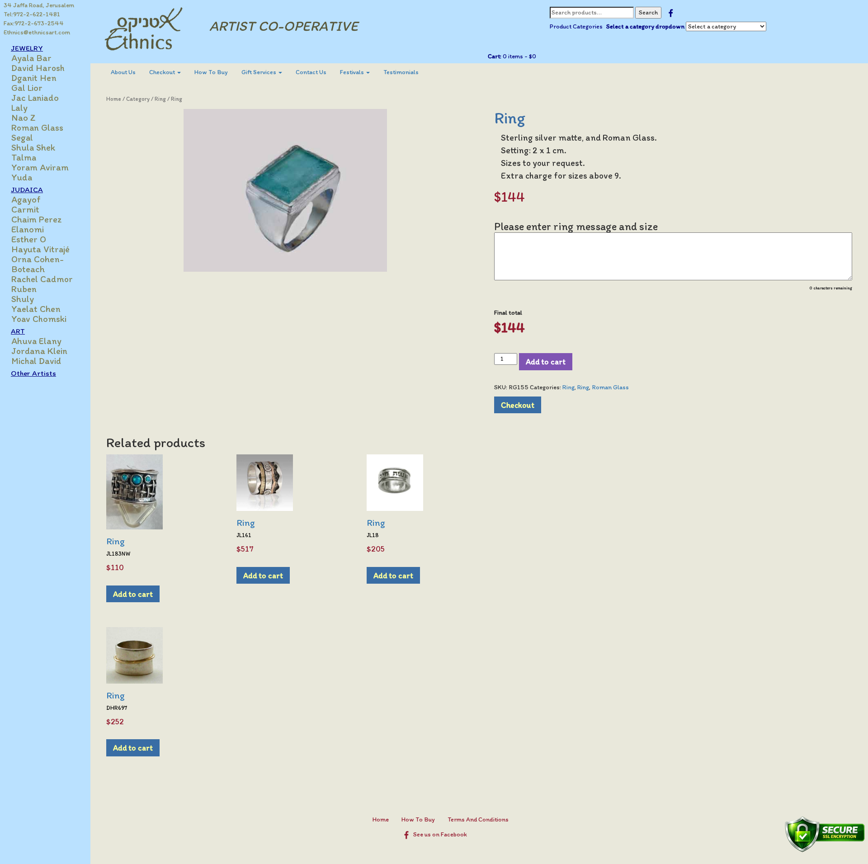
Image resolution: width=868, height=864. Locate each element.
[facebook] (671, 12)
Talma (23, 157)
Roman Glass (37, 127)
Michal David (36, 361)
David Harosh (38, 68)
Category (138, 98)
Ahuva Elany (36, 341)
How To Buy (211, 72)
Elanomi (27, 229)
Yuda (21, 177)
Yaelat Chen (36, 309)
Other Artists (33, 373)
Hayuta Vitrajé (40, 249)
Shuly (22, 299)
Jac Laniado (35, 98)
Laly (19, 108)
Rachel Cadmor (42, 279)
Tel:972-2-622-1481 (32, 14)
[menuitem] (123, 72)
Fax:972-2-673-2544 (34, 23)
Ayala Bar (31, 58)
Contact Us (311, 72)
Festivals (352, 72)
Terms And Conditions (478, 819)
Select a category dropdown (645, 26)
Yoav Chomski (38, 319)
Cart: (494, 56)
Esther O (28, 239)
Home (113, 98)
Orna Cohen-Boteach (37, 264)
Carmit (25, 209)
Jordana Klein (39, 351)
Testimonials (401, 72)
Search (648, 12)
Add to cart (546, 361)
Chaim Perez (36, 219)
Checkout (162, 72)
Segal (22, 137)
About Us (123, 72)
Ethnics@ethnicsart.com (37, 32)
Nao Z (23, 118)
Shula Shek (33, 147)
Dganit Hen (34, 78)
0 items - (518, 56)
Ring (160, 98)
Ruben (24, 289)
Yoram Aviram (40, 167)
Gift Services (259, 72)
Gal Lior (26, 88)
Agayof (26, 199)
